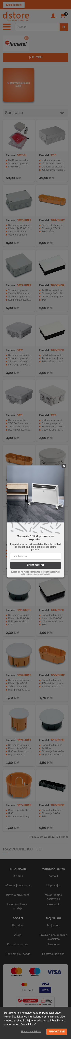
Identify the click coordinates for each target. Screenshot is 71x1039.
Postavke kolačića (31, 1031)
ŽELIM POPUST (35, 565)
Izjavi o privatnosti (38, 1020)
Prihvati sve (57, 1031)
